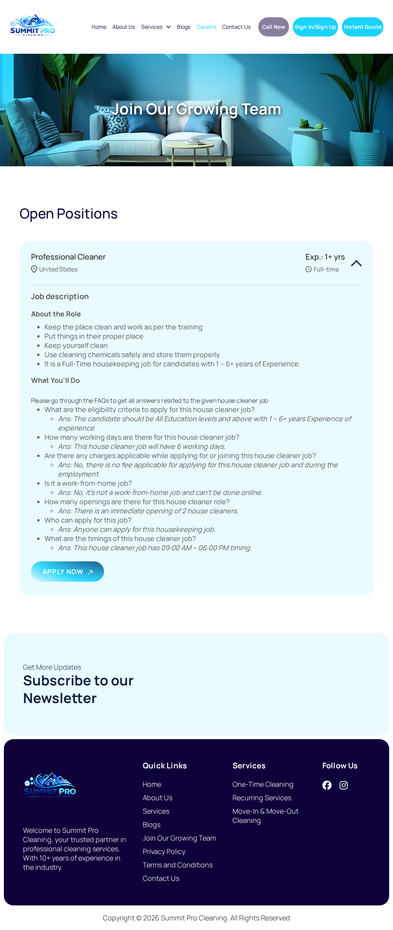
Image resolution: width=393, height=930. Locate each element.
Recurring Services (262, 797)
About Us (123, 26)
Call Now (273, 26)
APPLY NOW (63, 571)
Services (151, 26)
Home (99, 26)
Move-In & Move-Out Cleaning (266, 815)
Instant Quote (362, 26)
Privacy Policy (164, 851)
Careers (206, 26)
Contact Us (236, 26)
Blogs (183, 26)
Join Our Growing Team (179, 837)
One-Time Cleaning (263, 784)
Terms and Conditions (178, 864)
